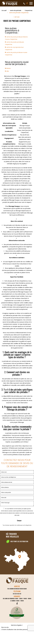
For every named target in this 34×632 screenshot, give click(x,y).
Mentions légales (16, 625)
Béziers (8, 68)
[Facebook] (27, 3)
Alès (7, 71)
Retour (17, 17)
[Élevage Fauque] (9, 5)
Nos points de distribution (19, 541)
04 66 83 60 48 (24, 3)
